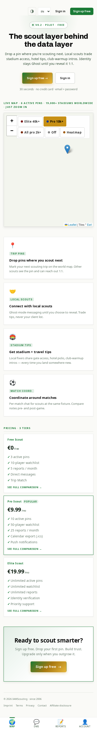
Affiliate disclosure (60, 705)
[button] (67, 149)
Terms (19, 705)
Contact (42, 705)
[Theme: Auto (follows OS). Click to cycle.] (32, 11)
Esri (89, 224)
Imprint (8, 705)
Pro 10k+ (56, 121)
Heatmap (74, 132)
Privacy (30, 705)
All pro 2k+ (32, 132)
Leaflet (71, 224)
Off (53, 132)
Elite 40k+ (32, 121)
